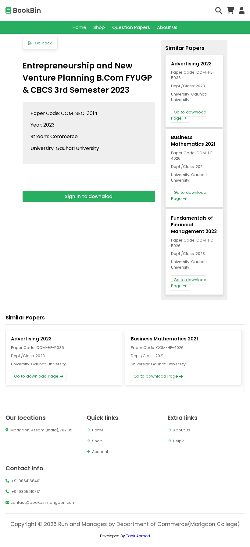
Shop (99, 27)
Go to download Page (189, 115)
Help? (178, 441)
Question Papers (131, 27)
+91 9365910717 (25, 491)
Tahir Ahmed (138, 535)
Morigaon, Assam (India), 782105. (41, 430)
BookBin (26, 10)
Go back (43, 43)
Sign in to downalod (88, 196)
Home (79, 27)
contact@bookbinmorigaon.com (43, 502)
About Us (167, 27)
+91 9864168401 (25, 480)
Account (99, 451)
